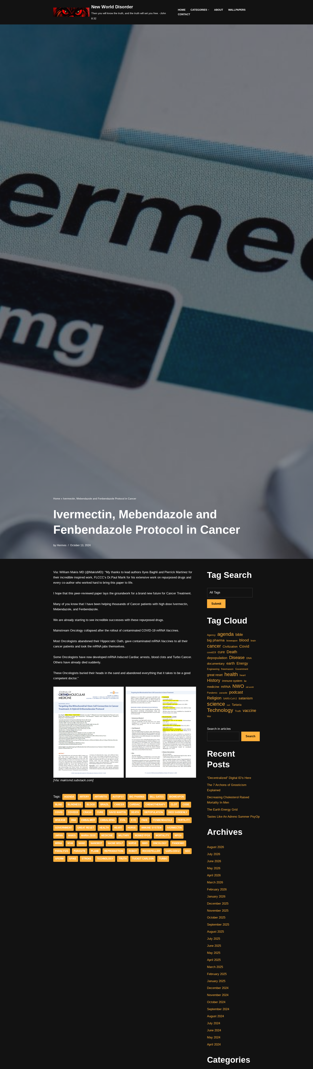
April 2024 (214, 1044)
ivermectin (174, 827)
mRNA (58, 843)
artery (84, 796)
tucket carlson (143, 858)
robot (133, 851)
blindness (74, 804)
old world (250, 687)
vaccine (249, 710)
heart (118, 827)
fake (144, 820)
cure (100, 812)
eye (133, 820)
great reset (85, 827)
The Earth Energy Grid (222, 809)
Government (63, 827)
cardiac (135, 804)
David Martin (117, 812)
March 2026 (215, 882)
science (216, 704)
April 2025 (214, 960)
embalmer (88, 820)
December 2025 (217, 903)
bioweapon (176, 796)
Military (123, 835)
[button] (208, 10)
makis (72, 835)
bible (239, 635)
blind (58, 804)
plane (95, 851)
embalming (107, 820)
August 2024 (215, 1016)
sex (187, 851)
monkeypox (142, 835)
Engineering (213, 669)
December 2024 (217, 988)
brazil (104, 804)
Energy (242, 663)
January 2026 (216, 896)
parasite (79, 851)
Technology (105, 858)
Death (135, 812)
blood (91, 804)
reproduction (113, 851)
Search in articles (219, 729)
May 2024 (213, 1037)
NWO (145, 843)
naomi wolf (115, 843)
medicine (107, 835)
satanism (246, 698)
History (213, 680)
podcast (236, 692)
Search (250, 736)
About (218, 10)
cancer (119, 804)
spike (72, 858)
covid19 (73, 812)
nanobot (96, 843)
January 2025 (216, 981)
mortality (162, 835)
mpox (178, 835)
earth (230, 663)
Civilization (230, 646)
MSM (70, 843)
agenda (69, 796)
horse (132, 827)
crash (87, 812)
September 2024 (218, 1009)
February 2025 (217, 974)
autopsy (118, 796)
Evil (123, 820)
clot (174, 804)
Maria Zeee (88, 835)
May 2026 (213, 868)
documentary (216, 663)
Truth (123, 858)
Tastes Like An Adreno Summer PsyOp (233, 816)
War (209, 716)
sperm (59, 858)
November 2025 (217, 910)
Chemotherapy (155, 804)
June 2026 (214, 861)
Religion (214, 698)
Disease (60, 820)
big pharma (136, 796)
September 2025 (218, 924)
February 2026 (217, 889)
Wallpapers (236, 10)
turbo (163, 858)
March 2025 (215, 967)
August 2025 (215, 931)
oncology (160, 843)
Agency (211, 634)
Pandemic (178, 843)
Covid (58, 812)
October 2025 (216, 917)
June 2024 (214, 1030)
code (186, 804)
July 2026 (213, 854)
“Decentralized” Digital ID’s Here (229, 778)
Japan (59, 835)
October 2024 (216, 1002)
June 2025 (214, 945)
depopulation (153, 812)
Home (181, 10)
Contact (184, 14)
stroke (86, 858)
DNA (73, 820)
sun (228, 705)
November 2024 (217, 995)
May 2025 (213, 953)
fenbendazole (162, 820)
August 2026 (215, 847)
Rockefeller (151, 851)
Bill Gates (157, 796)
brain (253, 640)
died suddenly (177, 812)
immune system (151, 827)
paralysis (61, 851)
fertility (184, 820)
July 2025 (213, 938)
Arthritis (101, 796)
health (104, 827)
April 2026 (214, 875)
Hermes (61, 545)
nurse (132, 843)
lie (245, 680)
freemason (227, 669)
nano (81, 843)
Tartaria (236, 704)
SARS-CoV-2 (172, 851)
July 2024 (213, 1023)
